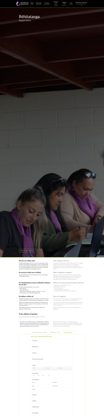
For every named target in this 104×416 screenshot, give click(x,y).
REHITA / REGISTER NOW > (27, 250)
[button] (47, 3)
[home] (22, 4)
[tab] (39, 332)
